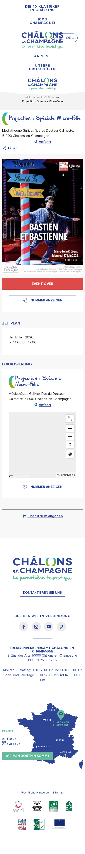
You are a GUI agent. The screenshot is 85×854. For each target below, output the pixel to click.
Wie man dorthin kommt (27, 756)
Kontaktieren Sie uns (42, 593)
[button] (70, 38)
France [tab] (8, 731)
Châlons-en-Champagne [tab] (11, 742)
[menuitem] (42, 8)
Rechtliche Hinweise (35, 792)
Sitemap (58, 792)
